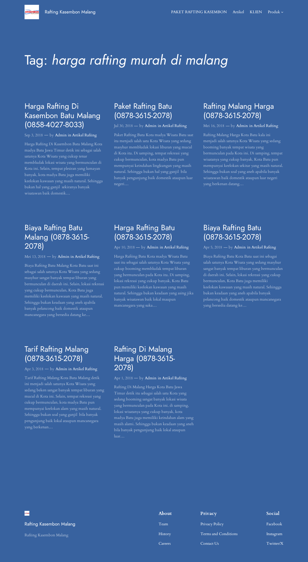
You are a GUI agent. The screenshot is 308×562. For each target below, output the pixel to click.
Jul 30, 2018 (123, 125)
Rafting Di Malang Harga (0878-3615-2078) (144, 358)
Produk (274, 12)
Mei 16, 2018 (213, 125)
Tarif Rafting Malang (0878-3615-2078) (57, 353)
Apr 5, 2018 (212, 247)
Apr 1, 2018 (123, 378)
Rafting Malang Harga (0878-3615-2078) (238, 111)
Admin (61, 135)
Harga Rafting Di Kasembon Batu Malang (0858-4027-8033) (62, 115)
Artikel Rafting (84, 135)
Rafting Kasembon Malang (70, 11)
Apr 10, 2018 (124, 247)
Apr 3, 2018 (34, 369)
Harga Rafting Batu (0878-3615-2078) (144, 232)
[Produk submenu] (282, 12)
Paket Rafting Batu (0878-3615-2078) (143, 111)
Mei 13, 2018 (35, 256)
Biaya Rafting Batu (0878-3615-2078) (232, 232)
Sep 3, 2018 (34, 135)
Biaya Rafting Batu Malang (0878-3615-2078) (57, 237)
